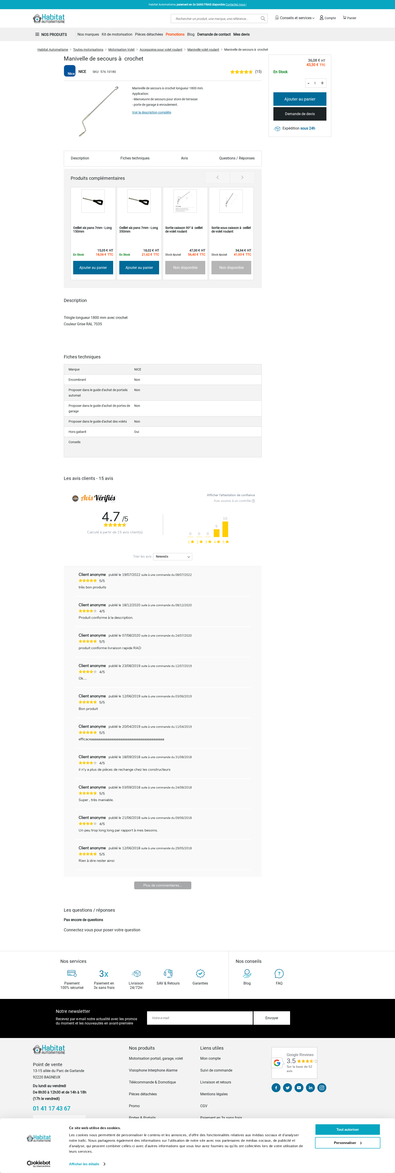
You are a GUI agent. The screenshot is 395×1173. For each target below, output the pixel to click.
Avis (184, 158)
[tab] (162, 1048)
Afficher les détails (84, 1164)
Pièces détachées (143, 1094)
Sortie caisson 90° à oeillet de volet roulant (184, 229)
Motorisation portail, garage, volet (156, 1058)
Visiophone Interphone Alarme (153, 1070)
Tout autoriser (347, 1129)
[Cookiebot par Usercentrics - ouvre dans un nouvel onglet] (39, 1164)
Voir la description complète (151, 112)
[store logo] (49, 18)
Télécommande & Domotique (152, 1082)
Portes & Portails (142, 1118)
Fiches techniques (134, 158)
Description (80, 158)
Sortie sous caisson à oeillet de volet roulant (231, 229)
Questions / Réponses (237, 158)
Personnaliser (345, 1142)
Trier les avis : (143, 556)
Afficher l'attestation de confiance (231, 495)
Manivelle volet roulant (203, 49)
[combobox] (219, 18)
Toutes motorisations (88, 49)
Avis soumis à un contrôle (233, 501)
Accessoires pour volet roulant (161, 49)
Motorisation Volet (121, 49)
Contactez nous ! (236, 4)
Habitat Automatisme (52, 49)
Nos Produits (54, 34)
